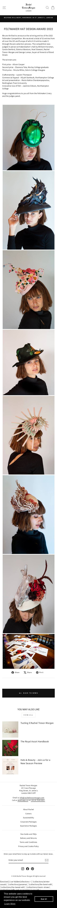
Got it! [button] (44, 899)
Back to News (30, 693)
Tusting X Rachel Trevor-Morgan (37, 723)
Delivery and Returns (28, 838)
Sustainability (28, 817)
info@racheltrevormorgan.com (32, 797)
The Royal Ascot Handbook (35, 741)
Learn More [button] (10, 904)
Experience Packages (28, 826)
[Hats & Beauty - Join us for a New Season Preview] (10, 766)
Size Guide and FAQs (28, 834)
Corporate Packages (28, 822)
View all (28, 715)
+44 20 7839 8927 (38, 800)
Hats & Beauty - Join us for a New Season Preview (35, 761)
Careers (28, 813)
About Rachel (28, 809)
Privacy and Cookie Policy (28, 846)
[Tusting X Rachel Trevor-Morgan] (10, 729)
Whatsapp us (23, 800)
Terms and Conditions (28, 842)
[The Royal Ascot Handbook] (10, 748)
